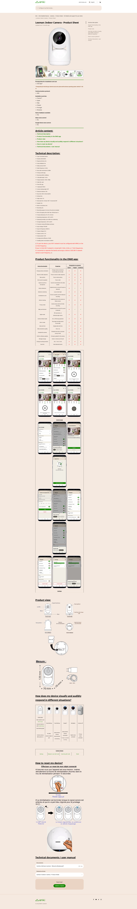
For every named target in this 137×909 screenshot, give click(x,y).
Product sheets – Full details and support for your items (69, 16)
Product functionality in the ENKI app (49, 136)
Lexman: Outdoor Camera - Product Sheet (48, 874)
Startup (41, 754)
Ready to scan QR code (53, 754)
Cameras (52, 16)
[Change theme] (100, 2)
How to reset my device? (44, 144)
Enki (36, 16)
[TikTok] (98, 899)
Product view (41, 139)
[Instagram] (101, 899)
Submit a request (59, 885)
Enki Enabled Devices (44, 16)
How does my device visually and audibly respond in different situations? (60, 141)
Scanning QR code (65, 754)
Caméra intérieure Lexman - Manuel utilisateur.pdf (50, 866)
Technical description (43, 134)
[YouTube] (96, 899)
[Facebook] (93, 899)
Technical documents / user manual (48, 146)
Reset (77, 754)
